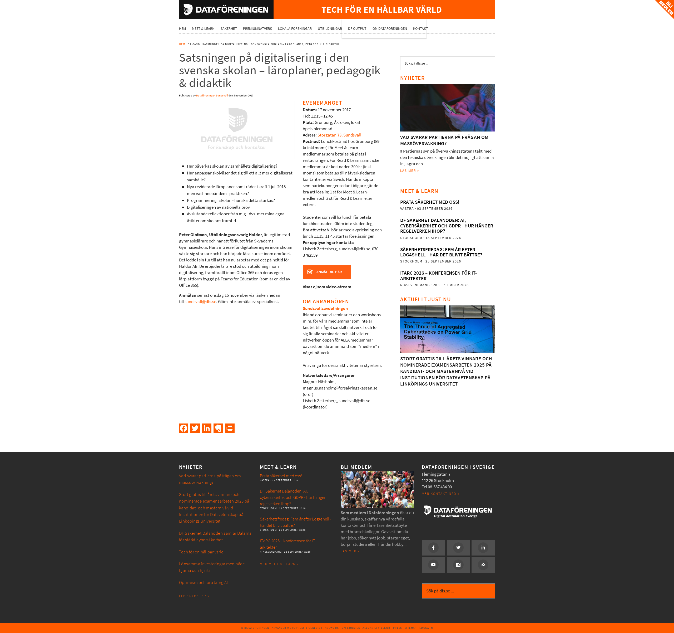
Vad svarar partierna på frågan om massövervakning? (444, 140)
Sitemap (411, 628)
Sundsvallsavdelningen (325, 308)
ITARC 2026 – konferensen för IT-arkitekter (438, 275)
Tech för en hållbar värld (201, 552)
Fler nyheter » (194, 596)
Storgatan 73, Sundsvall (339, 135)
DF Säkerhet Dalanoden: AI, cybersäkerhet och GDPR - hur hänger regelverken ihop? (446, 225)
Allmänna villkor (376, 628)
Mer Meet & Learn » (279, 564)
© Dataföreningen (255, 628)
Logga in (426, 628)
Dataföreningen (226, 9)
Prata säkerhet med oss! (429, 202)
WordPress (296, 628)
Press (397, 628)
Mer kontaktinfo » (440, 493)
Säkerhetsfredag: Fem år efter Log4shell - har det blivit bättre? (441, 252)
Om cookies (351, 628)
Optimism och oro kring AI (203, 583)
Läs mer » (409, 170)
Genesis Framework (324, 628)
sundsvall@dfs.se (200, 302)
